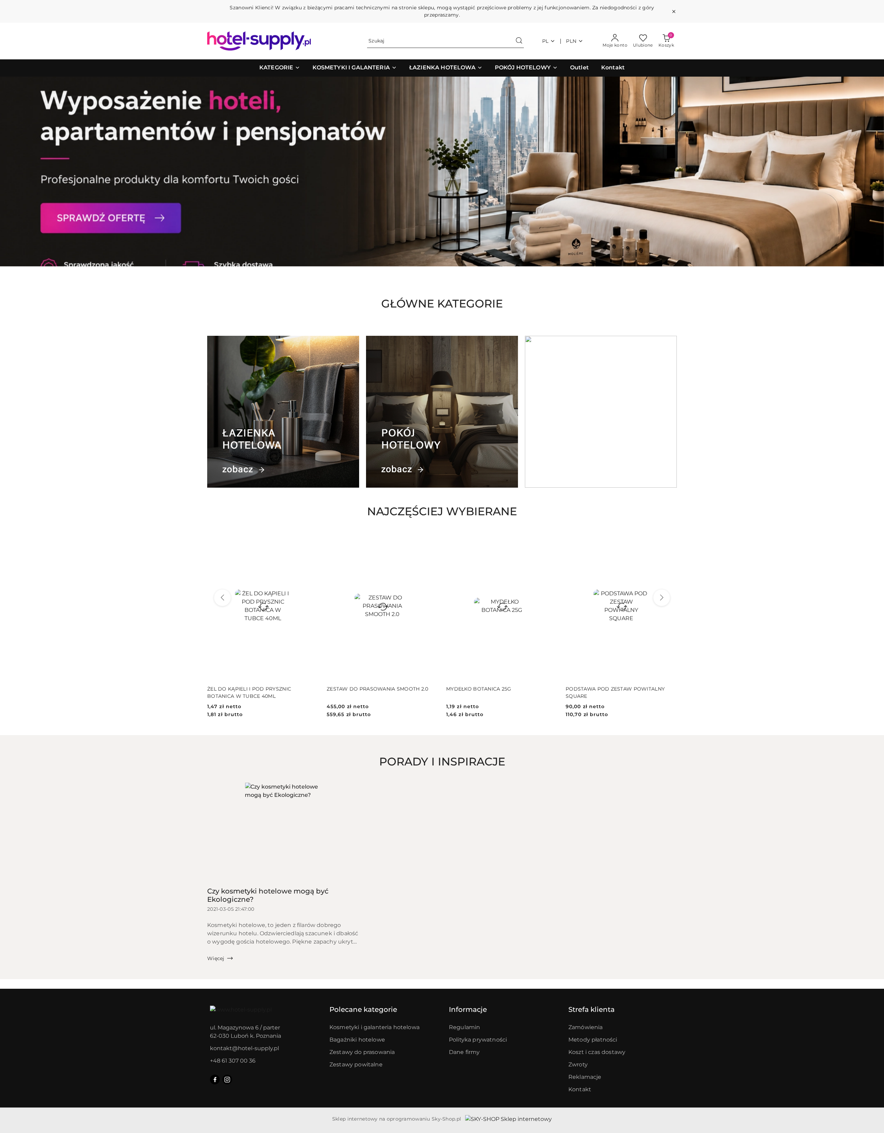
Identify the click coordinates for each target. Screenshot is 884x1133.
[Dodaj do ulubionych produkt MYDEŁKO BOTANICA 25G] (549, 540)
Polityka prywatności (478, 1039)
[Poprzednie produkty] (222, 597)
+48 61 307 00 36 (233, 1060)
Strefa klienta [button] (591, 1009)
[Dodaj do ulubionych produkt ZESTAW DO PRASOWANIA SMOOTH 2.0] (430, 540)
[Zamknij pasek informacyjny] (674, 11)
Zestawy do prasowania (362, 1052)
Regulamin (464, 1027)
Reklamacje (585, 1077)
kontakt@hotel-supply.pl (244, 1048)
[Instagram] (227, 1079)
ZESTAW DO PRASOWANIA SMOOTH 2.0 (378, 689)
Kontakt (579, 1089)
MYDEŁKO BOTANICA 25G (478, 689)
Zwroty (578, 1064)
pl (545, 41)
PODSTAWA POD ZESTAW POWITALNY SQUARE (615, 692)
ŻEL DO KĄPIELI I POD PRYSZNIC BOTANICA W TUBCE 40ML (249, 692)
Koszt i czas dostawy (596, 1052)
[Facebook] (215, 1079)
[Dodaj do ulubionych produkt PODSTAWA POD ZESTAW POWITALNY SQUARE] (669, 540)
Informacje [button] (468, 1009)
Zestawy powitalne (356, 1064)
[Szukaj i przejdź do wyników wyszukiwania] (519, 41)
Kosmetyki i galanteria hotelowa (374, 1027)
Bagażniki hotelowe (357, 1039)
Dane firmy (464, 1052)
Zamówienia (585, 1027)
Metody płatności (592, 1039)
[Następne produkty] (661, 597)
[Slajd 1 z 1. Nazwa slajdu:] (442, 171)
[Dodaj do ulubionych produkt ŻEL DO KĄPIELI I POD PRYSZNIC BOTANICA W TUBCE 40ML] (310, 540)
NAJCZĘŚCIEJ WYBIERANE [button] (442, 511)
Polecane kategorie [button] (363, 1009)
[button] (280, 68)
